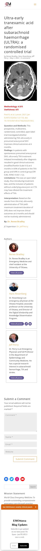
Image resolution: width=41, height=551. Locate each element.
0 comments (25, 58)
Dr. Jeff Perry (22, 226)
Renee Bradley (11, 56)
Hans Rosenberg (24, 56)
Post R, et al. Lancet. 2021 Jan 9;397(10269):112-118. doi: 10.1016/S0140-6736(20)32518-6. (19, 117)
